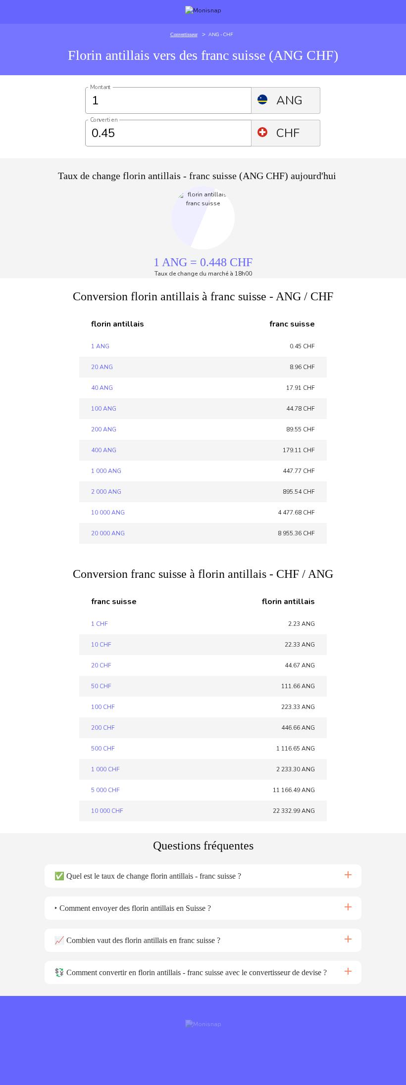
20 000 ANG (108, 533)
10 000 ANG (108, 513)
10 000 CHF (107, 811)
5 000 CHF (105, 790)
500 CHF (103, 749)
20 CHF (101, 665)
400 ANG (103, 450)
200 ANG (103, 429)
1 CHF (99, 624)
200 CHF (103, 728)
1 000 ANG (106, 471)
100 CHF (103, 707)
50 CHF (101, 686)
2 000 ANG (106, 492)
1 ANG (100, 346)
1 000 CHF (105, 769)
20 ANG (102, 367)
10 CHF (101, 645)
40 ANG (102, 388)
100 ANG (103, 409)
